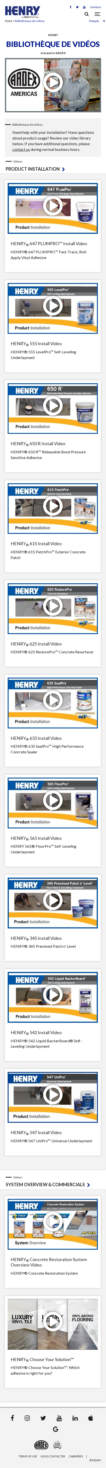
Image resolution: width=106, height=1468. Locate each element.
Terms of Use (27, 1456)
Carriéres (76, 1456)
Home (8, 20)
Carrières (95, 7)
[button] (93, 21)
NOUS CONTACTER (53, 1456)
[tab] (53, 166)
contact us (21, 149)
